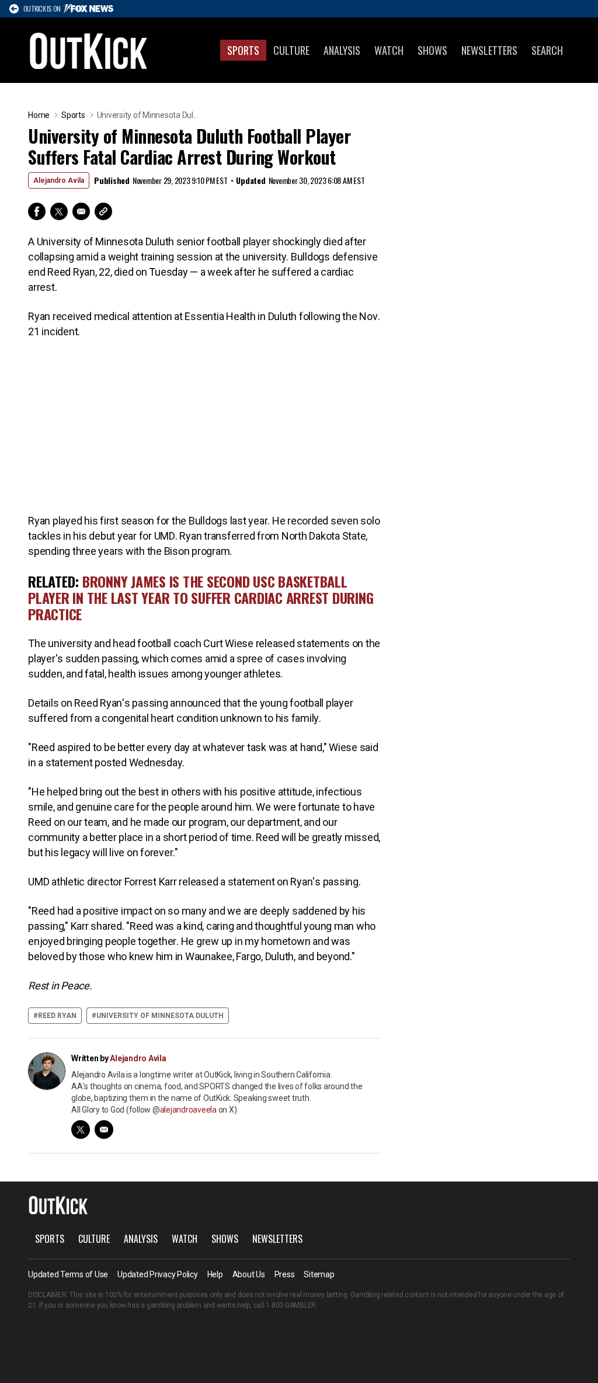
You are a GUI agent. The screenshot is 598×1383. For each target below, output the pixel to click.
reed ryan (57, 1016)
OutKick (89, 50)
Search (547, 50)
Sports (243, 50)
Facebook (37, 211)
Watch (389, 50)
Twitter (59, 211)
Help (215, 1274)
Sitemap (319, 1274)
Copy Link (103, 211)
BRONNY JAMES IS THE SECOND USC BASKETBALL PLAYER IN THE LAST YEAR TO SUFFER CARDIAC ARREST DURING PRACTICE (200, 597)
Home (39, 115)
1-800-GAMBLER (291, 1305)
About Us (248, 1274)
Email (81, 211)
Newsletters (489, 50)
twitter (80, 1129)
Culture (291, 50)
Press (284, 1274)
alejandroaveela (188, 1109)
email (104, 1129)
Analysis (342, 50)
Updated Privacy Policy (157, 1274)
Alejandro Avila (58, 180)
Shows (432, 50)
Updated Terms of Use (68, 1274)
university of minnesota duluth (160, 1016)
